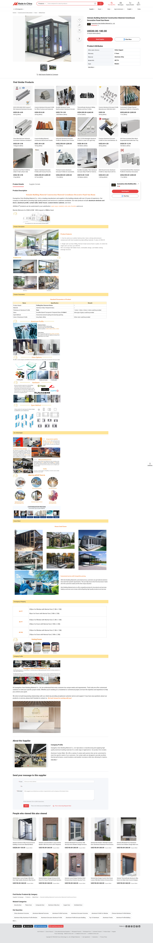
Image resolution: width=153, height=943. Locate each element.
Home (14, 13)
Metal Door (42, 13)
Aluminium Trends (108, 917)
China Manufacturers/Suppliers (62, 931)
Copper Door (66, 905)
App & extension (118, 9)
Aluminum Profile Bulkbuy (123, 917)
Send (26, 806)
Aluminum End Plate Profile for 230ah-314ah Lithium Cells (21, 171)
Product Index (106, 931)
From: (20, 781)
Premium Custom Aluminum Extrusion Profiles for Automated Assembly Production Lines (65, 171)
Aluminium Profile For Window (100, 913)
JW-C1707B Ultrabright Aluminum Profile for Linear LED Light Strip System (86, 140)
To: (21, 786)
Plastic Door (28, 905)
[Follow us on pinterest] (137, 926)
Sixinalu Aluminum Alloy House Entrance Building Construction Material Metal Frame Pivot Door (24, 844)
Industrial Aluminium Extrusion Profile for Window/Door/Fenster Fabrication (65, 140)
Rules (139, 9)
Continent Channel (97, 931)
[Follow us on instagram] (132, 926)
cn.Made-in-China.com (93, 933)
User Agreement (86, 937)
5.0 (118, 186)
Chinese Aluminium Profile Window (121, 913)
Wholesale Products (76, 931)
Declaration (95, 937)
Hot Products (40, 931)
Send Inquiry (100, 39)
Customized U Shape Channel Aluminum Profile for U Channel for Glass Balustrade (129, 108)
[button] (95, 3)
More (14, 921)
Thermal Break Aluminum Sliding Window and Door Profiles (86, 108)
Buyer (99, 9)
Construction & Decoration (25, 13)
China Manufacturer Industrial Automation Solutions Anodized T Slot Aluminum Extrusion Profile (22, 140)
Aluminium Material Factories (41, 913)
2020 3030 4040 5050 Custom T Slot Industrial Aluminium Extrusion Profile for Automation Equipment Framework (22, 108)
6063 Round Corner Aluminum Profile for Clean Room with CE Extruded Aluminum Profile (107, 171)
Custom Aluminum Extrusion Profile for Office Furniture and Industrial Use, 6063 (44, 108)
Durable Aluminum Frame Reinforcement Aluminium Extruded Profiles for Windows (65, 108)
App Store (17, 926)
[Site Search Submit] (100, 3)
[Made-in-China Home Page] (22, 3)
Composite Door (40, 905)
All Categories (19, 9)
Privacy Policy (103, 937)
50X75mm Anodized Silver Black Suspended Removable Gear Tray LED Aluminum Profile (129, 140)
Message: (19, 791)
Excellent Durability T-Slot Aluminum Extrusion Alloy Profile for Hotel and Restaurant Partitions (87, 171)
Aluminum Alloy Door (54, 905)
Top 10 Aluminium (94, 917)
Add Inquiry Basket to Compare (48, 74)
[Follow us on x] (129, 926)
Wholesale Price (87, 931)
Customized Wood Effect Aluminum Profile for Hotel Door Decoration (130, 171)
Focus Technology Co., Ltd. (64, 937)
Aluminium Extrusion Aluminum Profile (51, 917)
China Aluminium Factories (21, 913)
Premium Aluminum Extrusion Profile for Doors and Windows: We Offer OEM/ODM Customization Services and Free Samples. (108, 140)
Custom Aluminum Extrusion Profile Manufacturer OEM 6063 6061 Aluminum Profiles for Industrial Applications (108, 108)
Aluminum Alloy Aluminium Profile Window (25, 917)
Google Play (28, 926)
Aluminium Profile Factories (59, 913)
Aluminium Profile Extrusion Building (76, 917)
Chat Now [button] (128, 39)
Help (108, 9)
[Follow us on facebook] (126, 926)
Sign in (138, 4)
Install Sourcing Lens (57, 926)
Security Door (18, 905)
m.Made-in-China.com (80, 933)
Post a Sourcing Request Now (62, 806)
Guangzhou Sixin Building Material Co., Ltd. (103, 23)
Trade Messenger (40, 926)
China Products (49, 931)
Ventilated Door (78, 905)
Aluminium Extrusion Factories (79, 913)
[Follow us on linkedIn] (139, 926)
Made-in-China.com (69, 933)
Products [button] (41, 4)
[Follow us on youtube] (134, 926)
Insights (114, 931)
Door (35, 13)
